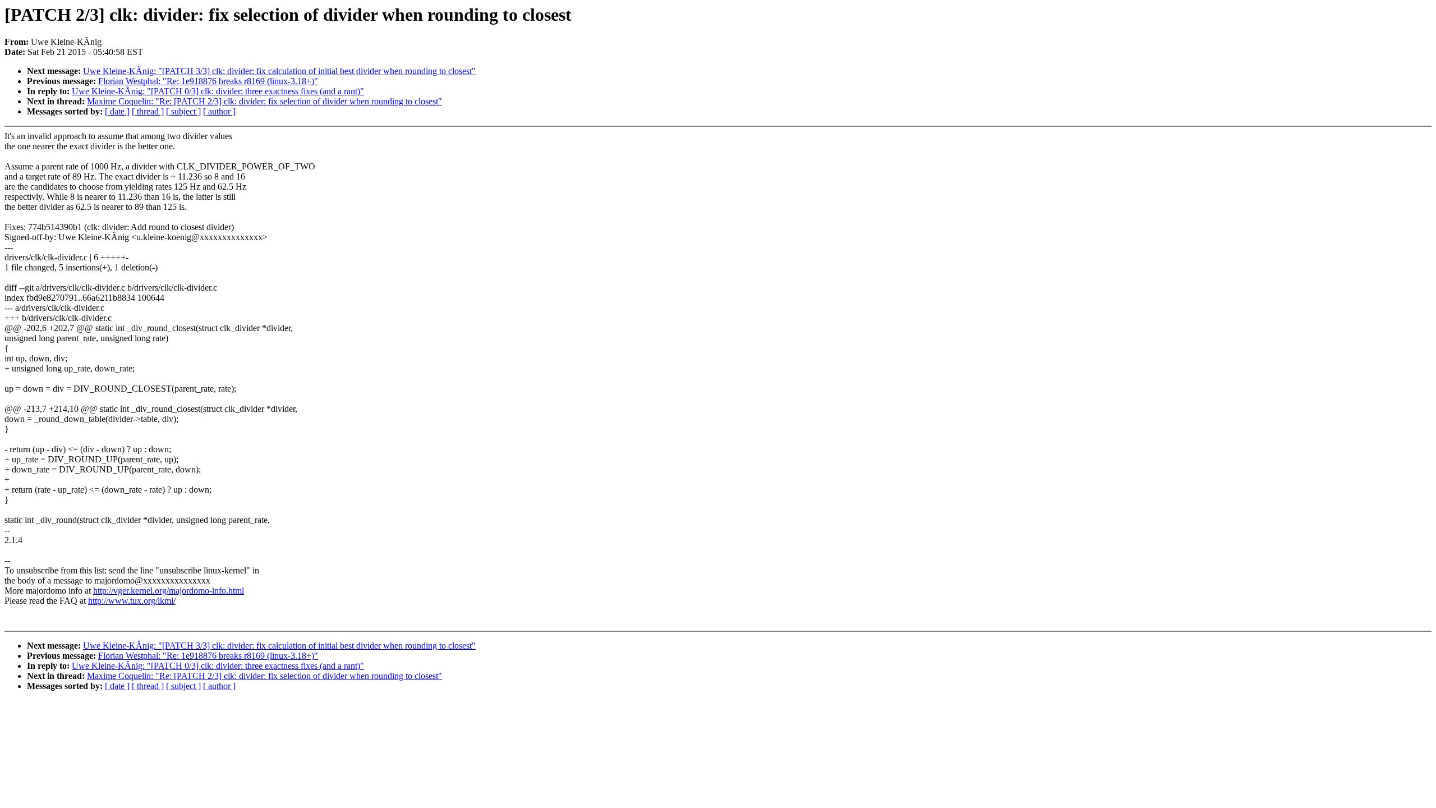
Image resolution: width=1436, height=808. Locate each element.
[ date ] (117, 111)
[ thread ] (148, 111)
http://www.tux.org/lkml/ (132, 600)
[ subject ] (183, 111)
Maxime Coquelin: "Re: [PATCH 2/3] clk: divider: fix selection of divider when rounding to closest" (264, 101)
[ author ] (219, 111)
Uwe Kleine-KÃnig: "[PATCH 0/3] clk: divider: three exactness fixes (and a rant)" (218, 91)
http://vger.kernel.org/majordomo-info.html (168, 590)
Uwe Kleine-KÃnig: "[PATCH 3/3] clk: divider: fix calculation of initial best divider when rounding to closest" (279, 71)
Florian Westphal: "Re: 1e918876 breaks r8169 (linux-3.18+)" (208, 81)
